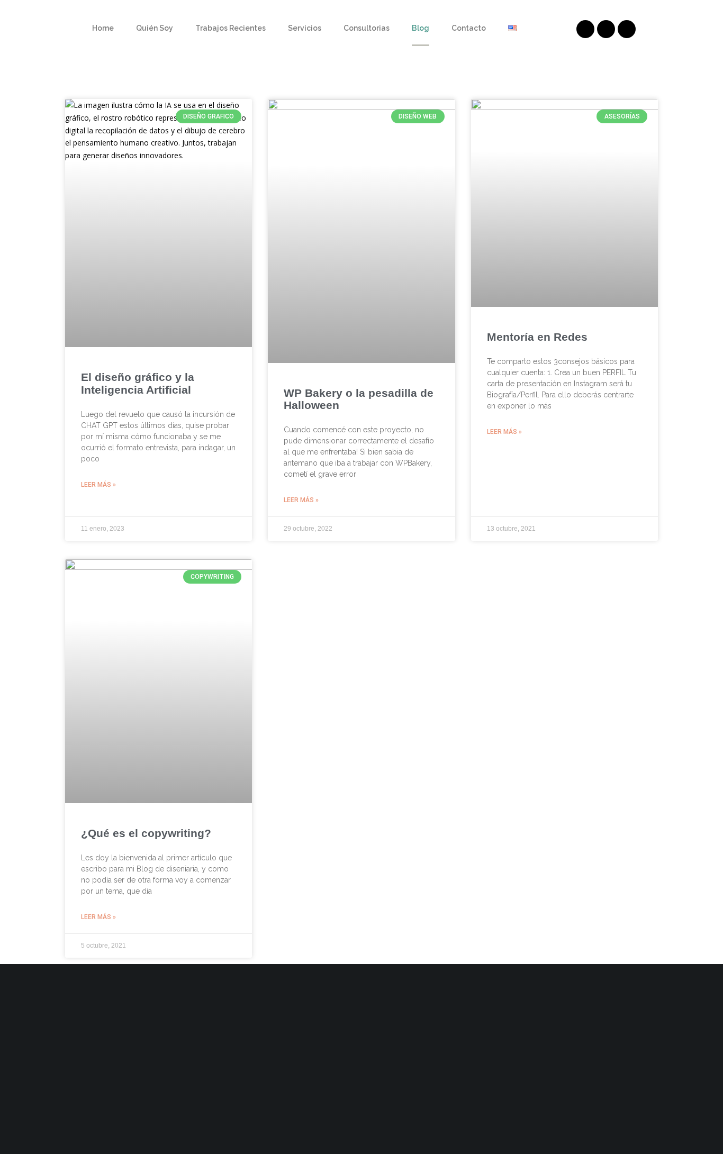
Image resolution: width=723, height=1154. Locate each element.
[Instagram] (627, 29)
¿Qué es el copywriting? (146, 833)
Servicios (304, 28)
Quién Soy (154, 28)
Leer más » (98, 484)
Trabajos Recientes (230, 28)
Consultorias (367, 28)
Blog (420, 28)
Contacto (468, 28)
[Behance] (606, 29)
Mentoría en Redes (537, 337)
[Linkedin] (585, 29)
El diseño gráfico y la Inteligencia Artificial (137, 383)
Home (103, 28)
